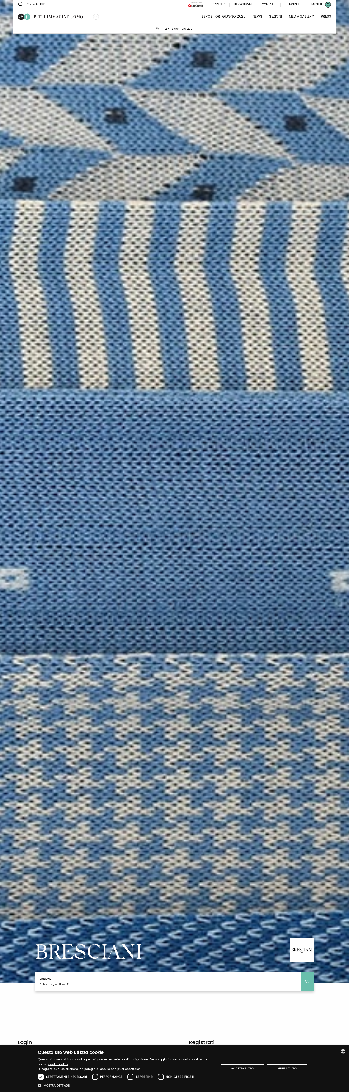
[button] (126, 1085)
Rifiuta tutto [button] (287, 1068)
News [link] (257, 16)
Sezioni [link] (275, 16)
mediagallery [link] (301, 16)
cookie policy (58, 1064)
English (293, 4)
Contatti (269, 5)
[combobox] (343, 1051)
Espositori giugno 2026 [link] (223, 16)
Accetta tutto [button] (242, 1068)
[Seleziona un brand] (96, 17)
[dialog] (174, 1068)
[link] (318, 5)
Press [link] (326, 16)
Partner (219, 5)
